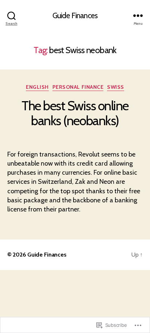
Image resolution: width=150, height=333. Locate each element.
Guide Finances (75, 15)
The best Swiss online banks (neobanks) (75, 113)
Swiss (115, 87)
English (37, 87)
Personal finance (77, 87)
